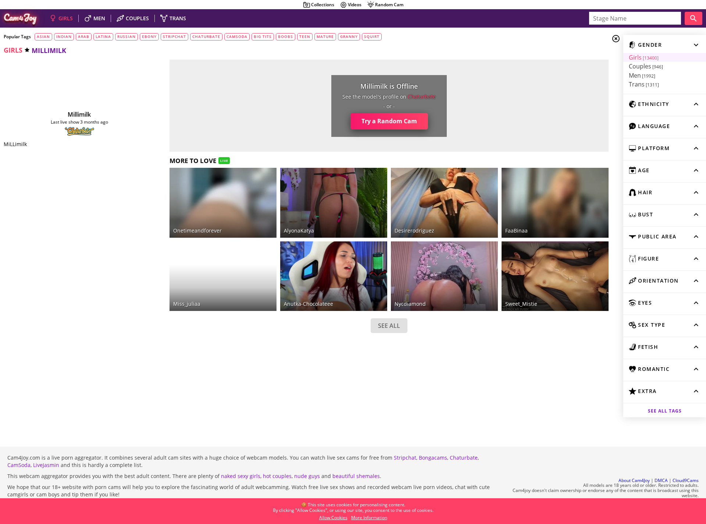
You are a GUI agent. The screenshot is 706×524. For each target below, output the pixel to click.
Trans (644, 84)
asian (43, 36)
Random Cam (389, 4)
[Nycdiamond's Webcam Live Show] (444, 276)
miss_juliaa (186, 303)
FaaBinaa (516, 230)
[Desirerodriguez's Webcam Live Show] (444, 202)
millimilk (79, 114)
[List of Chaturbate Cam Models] (79, 131)
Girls (644, 57)
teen (304, 36)
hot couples (277, 475)
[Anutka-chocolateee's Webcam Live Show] (333, 276)
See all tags (665, 411)
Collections (322, 4)
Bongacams (433, 457)
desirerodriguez (414, 230)
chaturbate (206, 36)
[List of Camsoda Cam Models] (481, 174)
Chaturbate (464, 457)
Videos (354, 4)
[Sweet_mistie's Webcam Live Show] (555, 276)
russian (126, 36)
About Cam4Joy (634, 480)
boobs (285, 36)
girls (13, 50)
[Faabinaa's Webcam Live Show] (555, 202)
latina (103, 36)
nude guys (307, 475)
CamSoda (19, 464)
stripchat (174, 36)
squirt (371, 36)
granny (349, 36)
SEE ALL (389, 326)
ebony (149, 36)
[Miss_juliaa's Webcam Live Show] (223, 276)
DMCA (661, 480)
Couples (646, 66)
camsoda (237, 36)
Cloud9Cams (686, 480)
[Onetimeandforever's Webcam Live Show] (223, 202)
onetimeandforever (197, 230)
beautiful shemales (356, 475)
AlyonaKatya (299, 230)
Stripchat (405, 457)
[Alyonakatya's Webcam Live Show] (333, 202)
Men (642, 75)
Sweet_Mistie (521, 303)
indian (64, 36)
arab (83, 36)
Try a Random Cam (389, 121)
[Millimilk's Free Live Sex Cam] (79, 89)
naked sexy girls (240, 475)
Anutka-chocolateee (308, 303)
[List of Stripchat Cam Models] (260, 173)
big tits (263, 36)
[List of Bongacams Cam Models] (370, 173)
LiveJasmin (46, 464)
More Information (369, 517)
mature (325, 36)
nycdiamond (410, 303)
